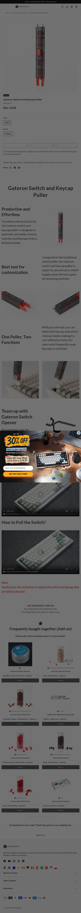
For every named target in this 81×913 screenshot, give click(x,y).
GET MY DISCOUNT (18, 474)
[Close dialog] (78, 433)
